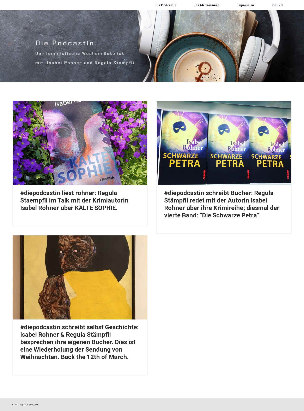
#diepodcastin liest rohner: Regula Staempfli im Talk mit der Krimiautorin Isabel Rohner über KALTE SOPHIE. (74, 200)
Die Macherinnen (207, 5)
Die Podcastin (166, 5)
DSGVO (277, 5)
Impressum (245, 5)
